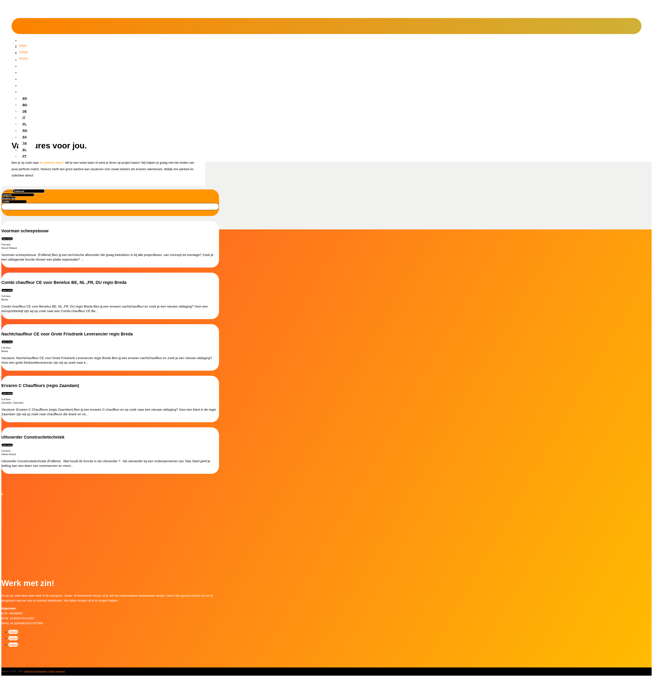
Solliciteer (25, 59)
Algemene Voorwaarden (36, 671)
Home (22, 40)
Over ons (25, 53)
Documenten (27, 72)
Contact (24, 85)
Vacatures (25, 47)
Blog (21, 79)
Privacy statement (57, 671)
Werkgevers (27, 66)
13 (2, 524)
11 (2, 518)
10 (2, 514)
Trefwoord (6, 191)
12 (2, 521)
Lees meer (7, 238)
